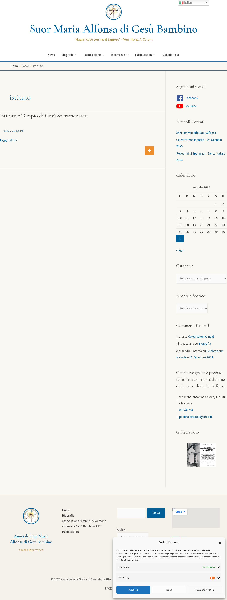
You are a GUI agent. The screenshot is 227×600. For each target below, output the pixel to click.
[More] (149, 150)
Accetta (133, 590)
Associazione (92, 55)
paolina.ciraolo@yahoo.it (195, 417)
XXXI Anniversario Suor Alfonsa (196, 133)
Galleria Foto (171, 55)
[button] (220, 543)
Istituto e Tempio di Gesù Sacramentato (44, 115)
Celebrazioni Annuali (201, 336)
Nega (169, 590)
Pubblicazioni (144, 55)
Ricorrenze (118, 55)
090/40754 (186, 410)
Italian (188, 2)
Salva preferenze (204, 590)
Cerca (156, 513)
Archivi (121, 530)
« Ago (180, 250)
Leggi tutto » (8, 140)
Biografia (67, 55)
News (51, 55)
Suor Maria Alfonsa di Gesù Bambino (114, 29)
